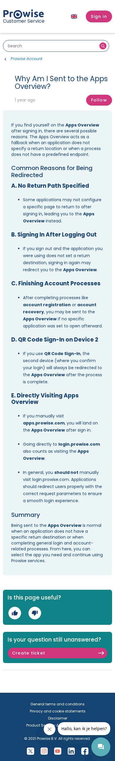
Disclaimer (57, 718)
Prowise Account (26, 58)
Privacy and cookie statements (58, 711)
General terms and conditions (57, 704)
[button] (99, 16)
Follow (99, 100)
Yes (14, 613)
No (34, 613)
